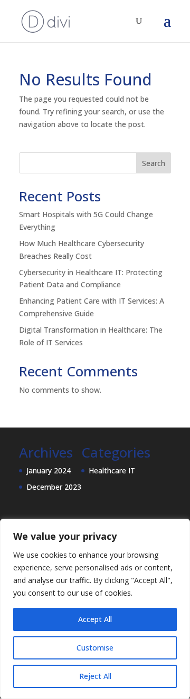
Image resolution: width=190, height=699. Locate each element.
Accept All (95, 619)
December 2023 (53, 487)
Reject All (95, 676)
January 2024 (48, 470)
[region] (95, 609)
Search (153, 163)
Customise (95, 648)
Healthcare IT (112, 470)
